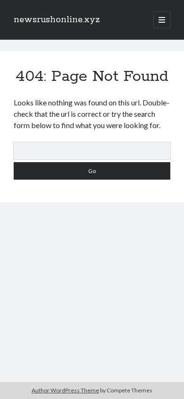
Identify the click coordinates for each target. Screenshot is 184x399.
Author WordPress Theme (65, 390)
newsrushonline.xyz (57, 20)
